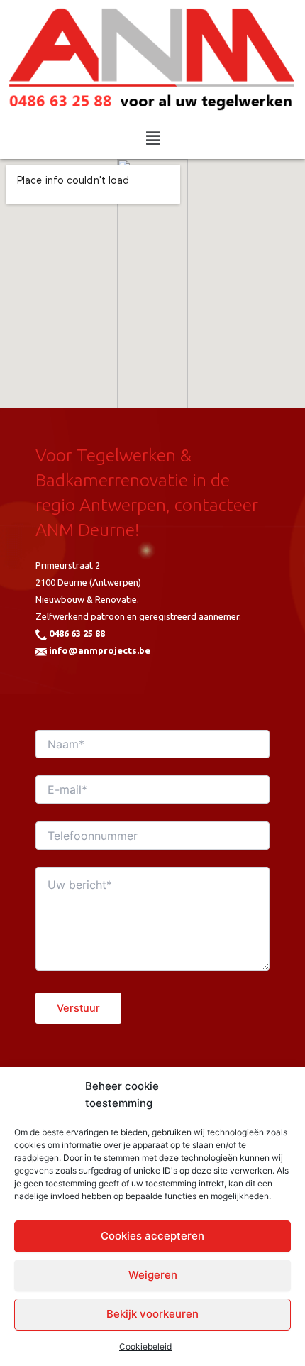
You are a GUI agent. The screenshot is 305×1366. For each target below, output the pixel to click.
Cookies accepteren (152, 1235)
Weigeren (152, 1275)
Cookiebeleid (145, 1346)
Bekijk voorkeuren (152, 1314)
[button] (152, 139)
